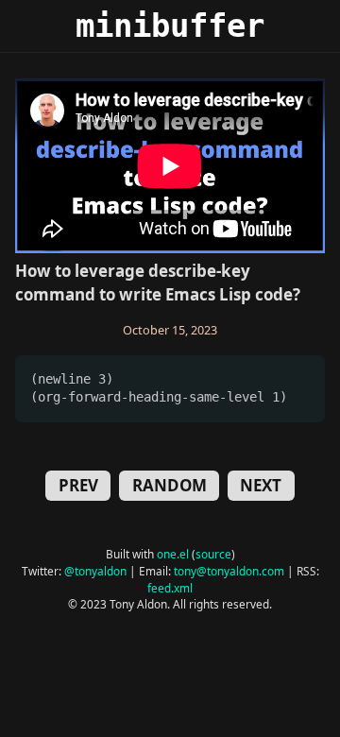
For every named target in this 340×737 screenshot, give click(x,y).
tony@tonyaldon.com (229, 570)
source (213, 553)
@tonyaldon (95, 570)
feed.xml (170, 587)
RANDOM (169, 485)
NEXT (260, 485)
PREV (78, 485)
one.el (173, 553)
